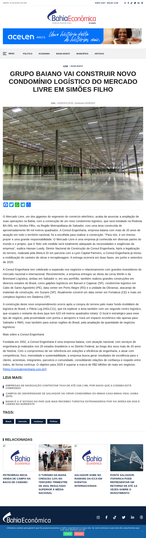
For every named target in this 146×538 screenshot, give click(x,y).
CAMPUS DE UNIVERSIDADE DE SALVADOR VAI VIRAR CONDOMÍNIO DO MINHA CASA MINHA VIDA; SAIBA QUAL (72, 394)
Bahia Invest (63, 54)
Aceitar (68, 534)
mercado (22, 421)
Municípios (82, 54)
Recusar (79, 534)
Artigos (99, 54)
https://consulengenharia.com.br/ (24, 369)
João (53, 103)
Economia (44, 54)
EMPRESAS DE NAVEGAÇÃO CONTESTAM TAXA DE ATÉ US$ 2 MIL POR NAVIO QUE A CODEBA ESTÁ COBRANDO (68, 386)
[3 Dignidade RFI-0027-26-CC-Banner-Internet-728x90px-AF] (73, 37)
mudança (38, 421)
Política (27, 54)
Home (65, 66)
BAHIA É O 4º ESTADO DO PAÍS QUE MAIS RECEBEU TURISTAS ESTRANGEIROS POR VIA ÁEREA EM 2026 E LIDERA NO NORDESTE (73, 402)
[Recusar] (142, 531)
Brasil (8, 421)
